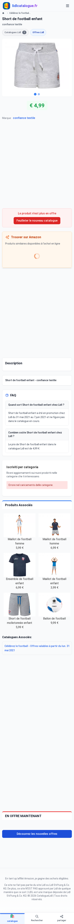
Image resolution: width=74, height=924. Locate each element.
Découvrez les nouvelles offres (37, 834)
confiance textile (24, 118)
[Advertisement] (37, 166)
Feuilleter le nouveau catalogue (37, 220)
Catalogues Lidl (14, 32)
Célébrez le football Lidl (20, 13)
